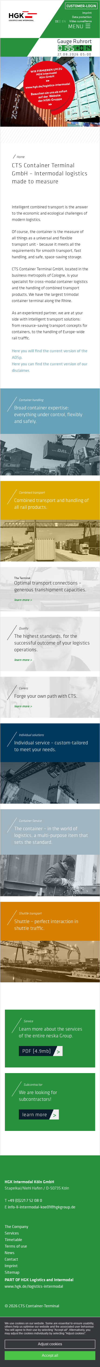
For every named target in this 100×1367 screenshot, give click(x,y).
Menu (75, 26)
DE (57, 21)
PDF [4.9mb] (36, 1051)
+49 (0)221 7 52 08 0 (25, 1200)
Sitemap (12, 1272)
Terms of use (16, 1246)
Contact (11, 1259)
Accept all (50, 1355)
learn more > (23, 600)
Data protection (82, 17)
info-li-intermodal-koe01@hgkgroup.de (41, 1207)
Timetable (13, 1240)
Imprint (87, 13)
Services (12, 1233)
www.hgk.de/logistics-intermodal (34, 1286)
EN (64, 21)
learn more (34, 1114)
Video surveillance (80, 21)
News (9, 1253)
